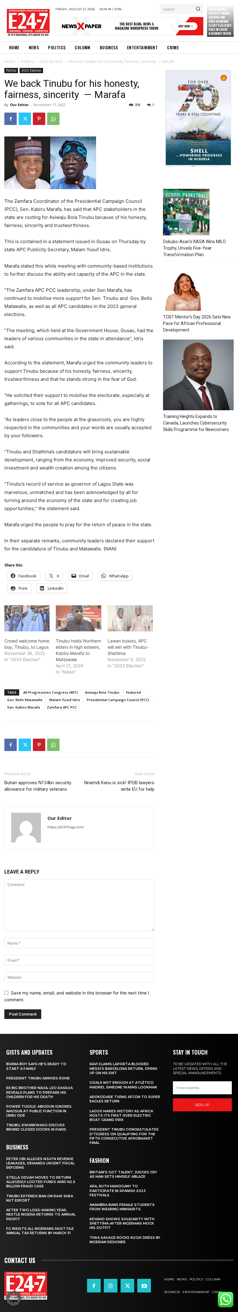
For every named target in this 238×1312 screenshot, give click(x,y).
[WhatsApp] (53, 119)
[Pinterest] (39, 119)
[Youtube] (144, 1285)
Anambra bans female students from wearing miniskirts (122, 1207)
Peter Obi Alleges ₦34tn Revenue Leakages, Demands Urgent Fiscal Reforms (40, 1163)
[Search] (197, 9)
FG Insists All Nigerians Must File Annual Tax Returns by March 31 (40, 1230)
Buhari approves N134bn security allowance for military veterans (37, 786)
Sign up (202, 1105)
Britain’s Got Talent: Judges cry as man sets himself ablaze (123, 1174)
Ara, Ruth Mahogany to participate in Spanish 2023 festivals (118, 1190)
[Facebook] (10, 119)
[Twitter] (25, 119)
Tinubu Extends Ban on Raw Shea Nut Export (39, 1198)
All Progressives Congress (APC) (50, 692)
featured (133, 692)
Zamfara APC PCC (62, 707)
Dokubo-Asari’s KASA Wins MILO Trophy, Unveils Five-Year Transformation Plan (194, 248)
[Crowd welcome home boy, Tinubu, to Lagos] (27, 618)
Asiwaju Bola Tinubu (102, 692)
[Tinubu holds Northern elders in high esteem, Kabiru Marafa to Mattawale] (78, 618)
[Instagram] (110, 1285)
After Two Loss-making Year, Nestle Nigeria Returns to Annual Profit (41, 1214)
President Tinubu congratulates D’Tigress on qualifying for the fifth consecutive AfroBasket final (124, 1136)
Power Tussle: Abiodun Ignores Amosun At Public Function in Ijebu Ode (39, 1111)
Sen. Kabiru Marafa (23, 707)
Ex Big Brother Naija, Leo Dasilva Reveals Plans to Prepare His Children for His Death (39, 1092)
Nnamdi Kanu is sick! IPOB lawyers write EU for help (119, 786)
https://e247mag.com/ (65, 827)
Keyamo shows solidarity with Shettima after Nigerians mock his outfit (122, 1223)
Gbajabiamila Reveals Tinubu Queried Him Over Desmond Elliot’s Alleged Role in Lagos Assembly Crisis (220, 21)
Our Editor (19, 104)
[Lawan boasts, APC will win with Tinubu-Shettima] (130, 618)
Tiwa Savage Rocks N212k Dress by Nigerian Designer (125, 1239)
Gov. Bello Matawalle (24, 699)
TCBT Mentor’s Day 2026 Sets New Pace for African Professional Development (197, 323)
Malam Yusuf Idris (64, 699)
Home (9, 61)
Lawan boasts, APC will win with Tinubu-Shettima (128, 647)
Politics (27, 61)
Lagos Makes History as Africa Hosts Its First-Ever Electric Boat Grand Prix (121, 1115)
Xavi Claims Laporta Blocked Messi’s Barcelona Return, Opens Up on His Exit (123, 1068)
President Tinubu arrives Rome (38, 1078)
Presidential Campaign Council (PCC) (118, 699)
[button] (13, 1298)
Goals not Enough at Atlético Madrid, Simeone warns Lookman (123, 1084)
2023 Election (51, 61)
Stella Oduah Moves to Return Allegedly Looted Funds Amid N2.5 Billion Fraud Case (40, 1182)
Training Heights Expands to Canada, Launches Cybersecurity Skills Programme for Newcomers (196, 423)
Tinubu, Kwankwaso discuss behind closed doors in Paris (36, 1127)
